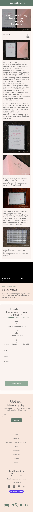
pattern (18, 105)
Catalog (16, 438)
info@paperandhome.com (16, 326)
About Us (16, 450)
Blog (16, 446)
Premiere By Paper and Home (16, 442)
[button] (3, 3)
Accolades (16, 454)
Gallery (16, 458)
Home (17, 434)
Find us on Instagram (16, 335)
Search (16, 462)
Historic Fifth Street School (16, 116)
